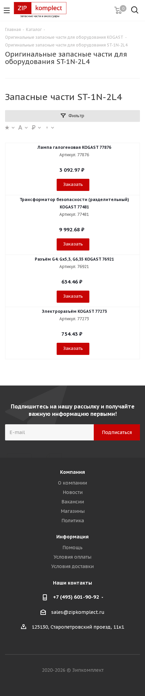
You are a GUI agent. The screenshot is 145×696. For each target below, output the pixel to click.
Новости (73, 492)
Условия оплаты (72, 557)
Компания (72, 472)
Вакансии (72, 502)
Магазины (73, 511)
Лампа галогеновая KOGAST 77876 (74, 147)
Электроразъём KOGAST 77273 (74, 311)
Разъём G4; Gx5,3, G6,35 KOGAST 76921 (74, 259)
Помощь (72, 547)
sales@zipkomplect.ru (78, 612)
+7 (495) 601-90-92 (76, 597)
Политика (72, 521)
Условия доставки (72, 566)
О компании (72, 483)
